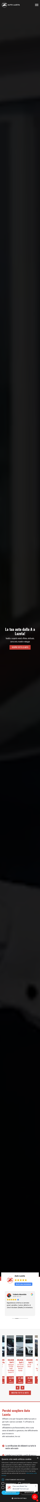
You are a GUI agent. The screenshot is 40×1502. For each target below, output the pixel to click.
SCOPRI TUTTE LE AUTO (20, 647)
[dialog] (20, 1479)
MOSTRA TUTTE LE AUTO (20, 1392)
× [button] (37, 1458)
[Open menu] (37, 5)
